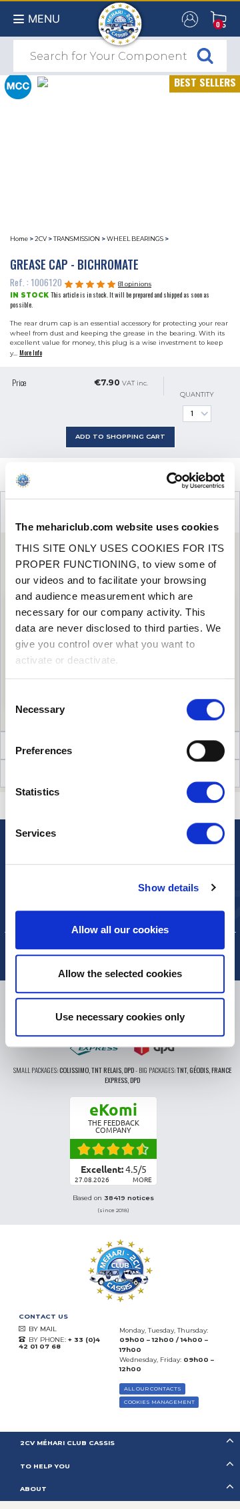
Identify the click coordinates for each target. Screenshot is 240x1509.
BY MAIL (43, 1329)
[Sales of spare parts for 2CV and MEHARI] (120, 17)
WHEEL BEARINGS (135, 238)
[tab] (120, 1443)
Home (19, 238)
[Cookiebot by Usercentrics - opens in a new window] (169, 480)
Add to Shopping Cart (120, 436)
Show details (168, 887)
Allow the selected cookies (120, 973)
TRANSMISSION (76, 238)
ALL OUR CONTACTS (152, 1388)
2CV (41, 238)
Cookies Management (159, 1402)
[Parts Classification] (17, 84)
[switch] (206, 750)
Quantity (197, 394)
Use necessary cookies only (120, 1016)
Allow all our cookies (120, 929)
